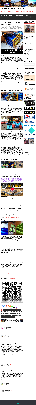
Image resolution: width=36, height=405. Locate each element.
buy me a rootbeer (10, 273)
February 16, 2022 (4, 26)
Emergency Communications (5, 27)
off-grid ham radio (5, 317)
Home (1, 15)
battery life (11, 309)
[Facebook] (3, 306)
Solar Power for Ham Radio (17, 28)
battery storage (17, 309)
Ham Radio (19, 27)
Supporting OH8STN (4, 19)
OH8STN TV (32, 17)
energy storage (12, 311)
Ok (18, 403)
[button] (1, 34)
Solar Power (11, 28)
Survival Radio (3, 17)
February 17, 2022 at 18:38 (7, 328)
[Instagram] (16, 308)
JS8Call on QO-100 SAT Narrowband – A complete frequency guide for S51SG (28, 57)
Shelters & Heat (26, 17)
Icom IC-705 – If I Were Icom (28, 53)
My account (25, 19)
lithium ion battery (5, 315)
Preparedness (7, 28)
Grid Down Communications (14, 27)
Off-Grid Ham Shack (11, 15)
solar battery (12, 317)
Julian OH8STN (11, 26)
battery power (16, 26)
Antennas (26, 15)
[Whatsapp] (12, 306)
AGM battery (5, 309)
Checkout (20, 19)
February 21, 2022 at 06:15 (7, 384)
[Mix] (10, 306)
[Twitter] (4, 306)
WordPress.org (26, 154)
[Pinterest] (6, 306)
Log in (25, 149)
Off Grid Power (18, 315)
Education (19, 26)
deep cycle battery (5, 311)
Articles (5, 15)
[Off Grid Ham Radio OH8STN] (18, 6)
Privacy (10, 19)
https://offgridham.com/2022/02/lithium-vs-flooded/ (13, 85)
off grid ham (12, 315)
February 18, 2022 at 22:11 (7, 365)
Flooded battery (19, 311)
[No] (34, 402)
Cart (16, 19)
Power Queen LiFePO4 (19, 15)
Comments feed (26, 152)
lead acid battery (9, 313)
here (3, 85)
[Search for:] (29, 65)
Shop (13, 19)
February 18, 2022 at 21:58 (7, 336)
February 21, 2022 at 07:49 (8, 391)
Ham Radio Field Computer (17, 17)
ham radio (3, 313)
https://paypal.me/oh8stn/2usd (12, 278)
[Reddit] (8, 306)
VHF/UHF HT (9, 17)
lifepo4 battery (16, 313)
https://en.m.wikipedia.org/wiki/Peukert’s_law (12, 217)
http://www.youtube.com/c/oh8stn (9, 277)
